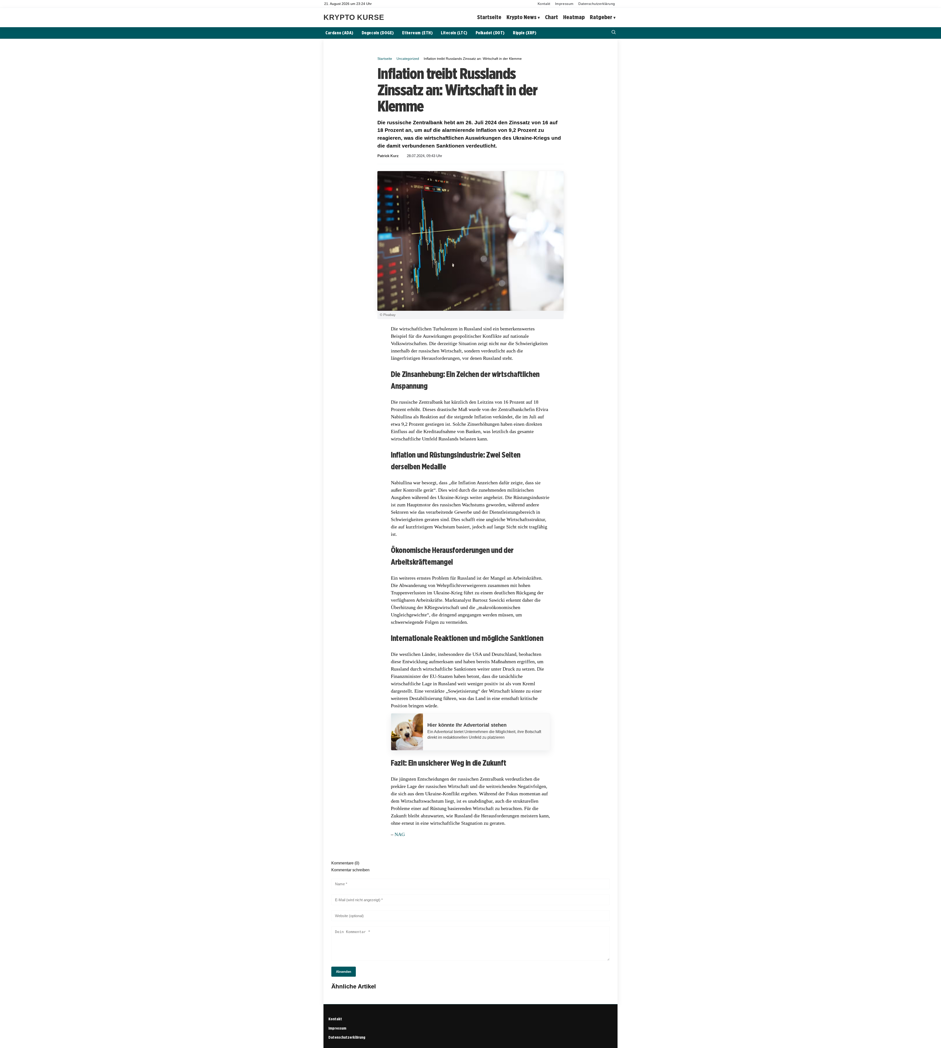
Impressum (564, 4)
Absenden (343, 971)
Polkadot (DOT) (490, 32)
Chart (551, 17)
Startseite (489, 17)
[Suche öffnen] (614, 32)
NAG (400, 834)
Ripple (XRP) (524, 32)
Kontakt (544, 4)
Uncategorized (407, 59)
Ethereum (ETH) (417, 32)
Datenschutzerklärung (596, 4)
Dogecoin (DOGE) (378, 32)
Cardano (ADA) (339, 32)
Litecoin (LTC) (454, 32)
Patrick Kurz (388, 156)
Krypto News (521, 17)
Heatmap (574, 17)
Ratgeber (601, 17)
